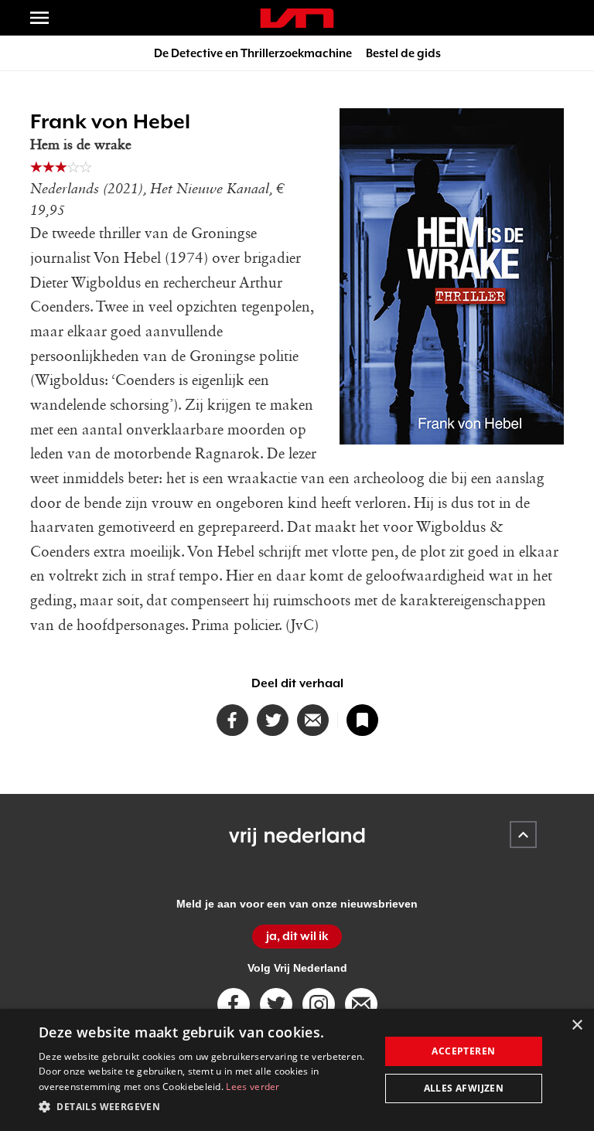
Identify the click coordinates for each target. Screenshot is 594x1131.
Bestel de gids (403, 53)
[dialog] (297, 1070)
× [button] (576, 1025)
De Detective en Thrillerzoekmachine (253, 53)
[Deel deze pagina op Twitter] (272, 720)
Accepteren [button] (463, 1051)
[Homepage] (297, 18)
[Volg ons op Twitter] (276, 1004)
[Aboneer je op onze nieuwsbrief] (361, 1004)
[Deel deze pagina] (313, 720)
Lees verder (252, 1086)
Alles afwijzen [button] (464, 1088)
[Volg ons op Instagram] (318, 1004)
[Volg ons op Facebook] (233, 1004)
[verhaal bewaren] (362, 720)
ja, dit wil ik (297, 936)
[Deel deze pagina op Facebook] (232, 720)
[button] (204, 1107)
